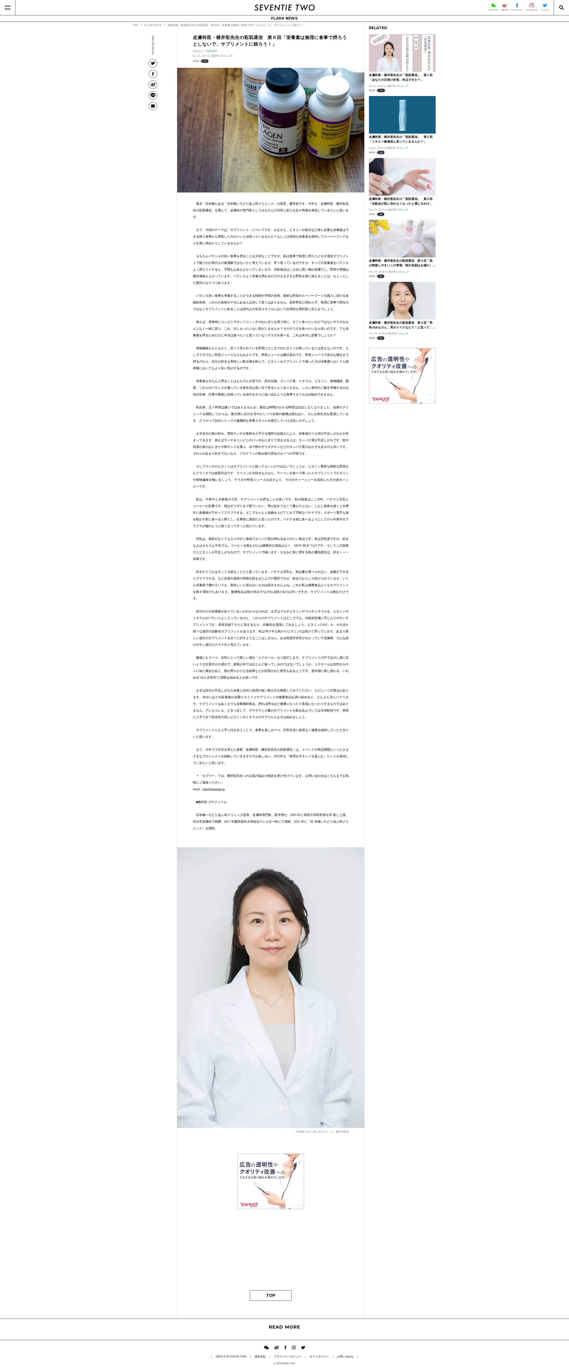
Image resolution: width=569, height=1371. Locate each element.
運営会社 (260, 1356)
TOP (270, 1295)
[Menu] (7, 7)
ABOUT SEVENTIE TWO (231, 1356)
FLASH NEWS (284, 18)
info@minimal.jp (214, 789)
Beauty (198, 51)
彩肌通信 (212, 51)
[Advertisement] (271, 1244)
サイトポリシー (319, 1356)
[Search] (561, 7)
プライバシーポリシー (288, 1356)
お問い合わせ (345, 1356)
